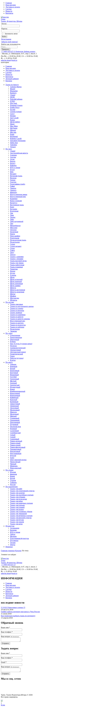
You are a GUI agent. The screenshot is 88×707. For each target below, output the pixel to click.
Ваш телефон (7, 632)
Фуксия (13, 456)
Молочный (14, 414)
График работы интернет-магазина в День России (20, 612)
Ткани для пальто (17, 509)
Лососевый (14, 408)
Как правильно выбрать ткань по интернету (18, 616)
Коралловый (15, 393)
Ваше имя (5, 627)
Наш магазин (11, 5)
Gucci (12, 114)
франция (13, 474)
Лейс (12, 219)
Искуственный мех (17, 321)
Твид (12, 252)
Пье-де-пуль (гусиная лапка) (21, 344)
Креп (12, 207)
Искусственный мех (18, 197)
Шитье (12, 294)
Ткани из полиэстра (18, 325)
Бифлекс (13, 165)
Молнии (13, 536)
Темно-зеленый (16, 441)
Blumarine (14, 91)
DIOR (12, 97)
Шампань (14, 466)
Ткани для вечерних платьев (21, 516)
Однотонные (15, 335)
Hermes (13, 116)
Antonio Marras (16, 87)
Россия (12, 485)
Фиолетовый (15, 451)
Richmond (14, 136)
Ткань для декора (16, 263)
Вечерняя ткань (16, 176)
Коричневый (15, 395)
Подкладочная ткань (18, 240)
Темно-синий (15, 445)
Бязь (11, 172)
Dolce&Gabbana (16, 99)
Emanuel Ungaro (16, 105)
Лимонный (14, 406)
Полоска (13, 346)
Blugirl (12, 89)
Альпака (13, 155)
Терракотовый (15, 449)
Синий (12, 437)
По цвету (9, 362)
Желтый (13, 381)
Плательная (14, 238)
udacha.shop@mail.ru (9, 60)
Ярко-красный (15, 468)
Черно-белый (15, 462)
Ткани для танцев (17, 522)
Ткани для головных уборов (21, 511)
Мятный (13, 416)
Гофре (12, 186)
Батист (12, 163)
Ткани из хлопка (16, 308)
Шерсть (13, 288)
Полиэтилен (15, 242)
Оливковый (14, 418)
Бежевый (13, 366)
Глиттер (13, 182)
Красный (13, 400)
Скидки (9, 9)
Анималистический (18, 348)
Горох (12, 356)
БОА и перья (15, 168)
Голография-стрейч (17, 184)
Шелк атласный (16, 279)
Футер (12, 273)
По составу (10, 302)
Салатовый (14, 431)
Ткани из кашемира (17, 315)
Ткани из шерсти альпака (20, 319)
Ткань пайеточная (17, 265)
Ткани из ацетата (16, 323)
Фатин (12, 271)
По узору (9, 333)
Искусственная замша (18, 194)
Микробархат (15, 226)
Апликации (14, 528)
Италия (13, 472)
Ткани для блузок (17, 520)
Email (4, 662)
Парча (12, 234)
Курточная (14, 211)
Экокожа (13, 331)
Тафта (12, 250)
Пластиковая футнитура (19, 538)
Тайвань (13, 482)
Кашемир (13, 199)
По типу (9, 149)
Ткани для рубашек (17, 497)
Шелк (12, 277)
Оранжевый (14, 420)
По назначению (12, 487)
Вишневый (14, 375)
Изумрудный (15, 387)
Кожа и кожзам (16, 201)
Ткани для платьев (17, 505)
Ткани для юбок (16, 501)
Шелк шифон (15, 286)
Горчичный (14, 379)
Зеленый (13, 383)
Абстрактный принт (18, 352)
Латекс (12, 217)
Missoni (13, 130)
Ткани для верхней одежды (21, 518)
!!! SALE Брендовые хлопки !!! (13, 607)
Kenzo (12, 120)
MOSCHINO (15, 122)
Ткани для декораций (18, 514)
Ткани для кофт (16, 489)
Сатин (12, 244)
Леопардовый (15, 350)
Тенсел (12, 255)
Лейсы (12, 534)
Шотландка (14, 298)
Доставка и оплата (13, 7)
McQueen (13, 128)
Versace (13, 147)
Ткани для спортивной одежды (22, 491)
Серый (12, 435)
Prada (12, 134)
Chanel (12, 95)
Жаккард (13, 192)
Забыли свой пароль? (9, 42)
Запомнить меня (11, 34)
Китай (12, 478)
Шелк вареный (16, 281)
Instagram (19, 51)
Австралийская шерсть (19, 153)
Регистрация (6, 39)
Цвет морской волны (18, 460)
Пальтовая (14, 232)
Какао (12, 389)
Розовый (13, 429)
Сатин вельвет (15, 246)
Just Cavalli (14, 118)
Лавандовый (15, 404)
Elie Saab (13, 103)
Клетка (13, 360)
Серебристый (15, 433)
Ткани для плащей (17, 507)
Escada (12, 110)
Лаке (12, 215)
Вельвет (13, 174)
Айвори (13, 364)
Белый (12, 369)
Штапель (13, 300)
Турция (13, 480)
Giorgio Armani (16, 112)
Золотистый (14, 385)
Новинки (9, 547)
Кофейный (14, 398)
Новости (9, 11)
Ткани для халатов (17, 493)
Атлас (12, 159)
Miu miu (13, 132)
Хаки (12, 458)
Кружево (13, 209)
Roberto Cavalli (16, 139)
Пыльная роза (15, 427)
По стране (9, 470)
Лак (11, 213)
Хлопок (13, 275)
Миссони (13, 228)
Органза (13, 230)
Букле (12, 170)
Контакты (9, 13)
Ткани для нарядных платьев (21, 503)
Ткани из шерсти (16, 317)
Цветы (12, 545)
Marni (12, 124)
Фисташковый (15, 453)
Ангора (13, 157)
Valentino (13, 145)
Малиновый (15, 410)
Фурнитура (10, 526)
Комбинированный (17, 391)
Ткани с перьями (16, 259)
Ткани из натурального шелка (22, 306)
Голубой (13, 377)
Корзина (9, 81)
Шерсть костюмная (17, 290)
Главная (9, 3)
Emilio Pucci (14, 107)
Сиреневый (14, 439)
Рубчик (13, 342)
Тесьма (12, 543)
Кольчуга (13, 203)
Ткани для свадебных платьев (21, 495)
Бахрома (13, 530)
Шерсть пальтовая (17, 292)
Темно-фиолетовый (17, 447)
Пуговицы (14, 540)
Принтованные (16, 337)
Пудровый (14, 424)
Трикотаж (14, 269)
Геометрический (16, 354)
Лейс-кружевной (16, 221)
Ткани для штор (16, 524)
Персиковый (15, 422)
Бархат (12, 161)
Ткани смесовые (16, 304)
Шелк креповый (16, 284)
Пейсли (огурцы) (16, 358)
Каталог (18, 551)
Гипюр (12, 180)
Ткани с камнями (17, 257)
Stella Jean (14, 143)
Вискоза (13, 178)
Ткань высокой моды (18, 261)
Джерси (13, 188)
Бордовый (14, 373)
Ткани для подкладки (18, 499)
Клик (3, 705)
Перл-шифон (15, 236)
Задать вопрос (29, 51)
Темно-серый (15, 443)
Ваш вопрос (10, 636)
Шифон (13, 296)
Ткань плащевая (16, 267)
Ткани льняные (16, 313)
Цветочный (14, 339)
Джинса (13, 190)
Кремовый (14, 402)
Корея (12, 476)
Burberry (13, 93)
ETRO (12, 101)
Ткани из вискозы (17, 310)
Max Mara (14, 126)
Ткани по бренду (12, 85)
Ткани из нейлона (17, 327)
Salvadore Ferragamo (18, 141)
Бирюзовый (14, 371)
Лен (11, 223)
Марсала (13, 412)
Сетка (12, 248)
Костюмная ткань (17, 205)
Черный (13, 464)
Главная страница (8, 551)
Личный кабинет (12, 79)
